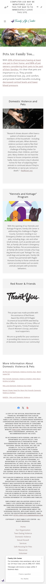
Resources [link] (23, 550)
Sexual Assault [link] (23, 540)
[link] (23, 21)
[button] (6, 21)
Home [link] (23, 527)
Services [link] (23, 543)
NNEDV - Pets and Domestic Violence (16, 397)
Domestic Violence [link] (23, 536)
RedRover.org (26, 170)
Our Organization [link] (23, 530)
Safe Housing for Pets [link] (23, 546)
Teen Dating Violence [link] (23, 533)
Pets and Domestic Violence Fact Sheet (17, 386)
